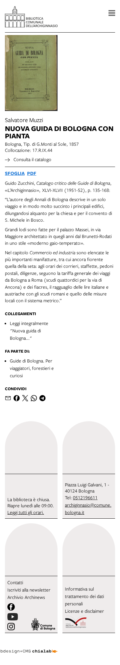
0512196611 (85, 497)
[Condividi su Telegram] (42, 398)
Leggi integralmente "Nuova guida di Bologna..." (29, 330)
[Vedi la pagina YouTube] (12, 616)
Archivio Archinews (26, 597)
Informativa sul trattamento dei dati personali (84, 596)
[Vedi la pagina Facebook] (11, 607)
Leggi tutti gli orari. (25, 512)
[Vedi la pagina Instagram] (11, 626)
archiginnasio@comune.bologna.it (88, 508)
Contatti (15, 582)
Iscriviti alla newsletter (28, 590)
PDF (31, 173)
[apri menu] (112, 13)
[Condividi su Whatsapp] (34, 398)
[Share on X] (25, 398)
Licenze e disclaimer (84, 611)
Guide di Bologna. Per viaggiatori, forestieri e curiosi (32, 368)
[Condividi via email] (8, 398)
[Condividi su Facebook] (17, 398)
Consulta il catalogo (31, 159)
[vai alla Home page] (31, 16)
